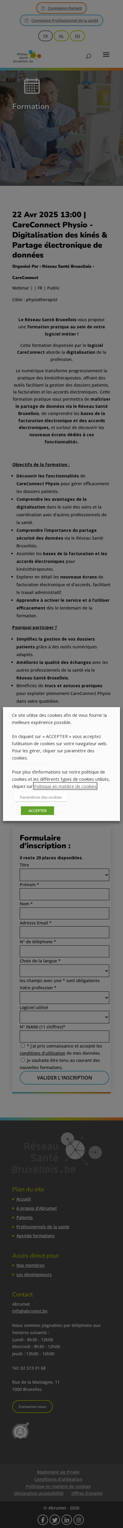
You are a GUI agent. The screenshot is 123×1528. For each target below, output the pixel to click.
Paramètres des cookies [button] (41, 797)
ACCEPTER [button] (37, 810)
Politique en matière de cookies (65, 786)
